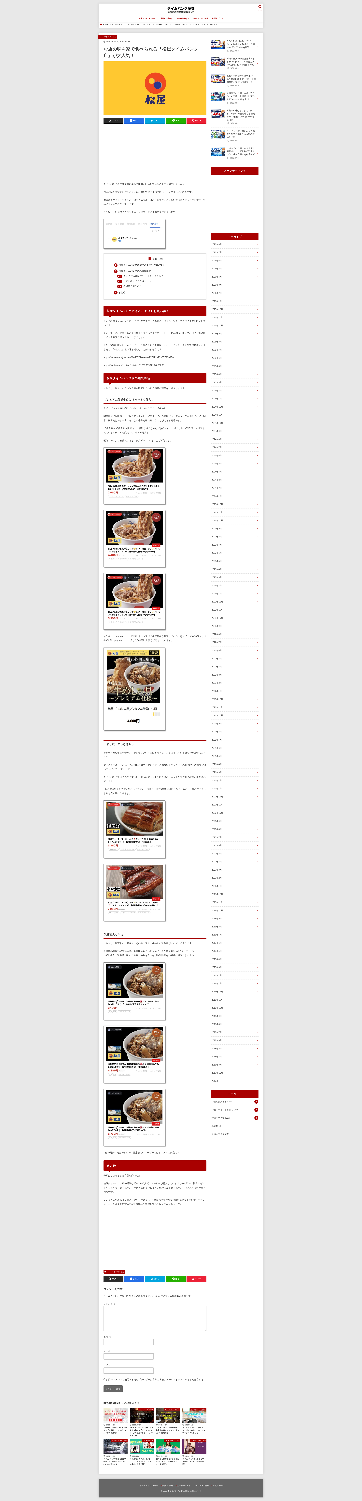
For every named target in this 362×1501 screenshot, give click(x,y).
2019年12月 (217, 894)
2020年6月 (217, 845)
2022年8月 (217, 634)
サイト (107, 1365)
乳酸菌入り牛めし (130, 286)
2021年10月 (217, 715)
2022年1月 (217, 691)
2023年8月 (217, 537)
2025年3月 (217, 382)
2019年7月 (217, 935)
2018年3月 (217, 1065)
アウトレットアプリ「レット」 (136, 24)
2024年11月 (217, 415)
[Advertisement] (155, 154)
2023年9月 (217, 529)
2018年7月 (217, 1032)
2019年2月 (217, 975)
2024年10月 (217, 423)
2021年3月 (217, 772)
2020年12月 (217, 797)
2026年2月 (217, 293)
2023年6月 (217, 553)
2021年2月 (217, 780)
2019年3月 (217, 967)
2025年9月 (217, 334)
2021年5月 (217, 756)
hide (160, 259)
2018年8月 (217, 1024)
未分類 (216, 1126)
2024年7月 (217, 447)
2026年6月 (217, 260)
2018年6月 (217, 1040)
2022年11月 (217, 610)
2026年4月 (217, 277)
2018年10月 (217, 1008)
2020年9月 (217, 821)
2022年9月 (217, 626)
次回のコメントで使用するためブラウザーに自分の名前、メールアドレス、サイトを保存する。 (156, 1379)
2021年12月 (217, 699)
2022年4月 (217, 667)
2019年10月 (217, 910)
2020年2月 (217, 878)
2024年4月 (217, 472)
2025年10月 (217, 325)
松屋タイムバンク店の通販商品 (133, 271)
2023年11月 (217, 512)
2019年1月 (217, 983)
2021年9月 (217, 723)
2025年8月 (217, 342)
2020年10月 (217, 813)
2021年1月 (217, 788)
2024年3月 (217, 480)
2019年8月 (217, 927)
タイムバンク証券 (175, 1491)
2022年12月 (217, 602)
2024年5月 (217, 463)
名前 (107, 1336)
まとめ (120, 292)
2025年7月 (217, 350)
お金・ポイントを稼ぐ (148, 18)
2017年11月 (217, 1081)
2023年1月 (217, 593)
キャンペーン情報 (200, 18)
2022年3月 (217, 675)
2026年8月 (217, 244)
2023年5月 (217, 561)
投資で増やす (167, 18)
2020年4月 (217, 862)
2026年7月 (217, 252)
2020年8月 (217, 829)
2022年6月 (217, 650)
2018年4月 (217, 1056)
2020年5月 (217, 853)
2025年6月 (217, 358)
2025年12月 (217, 309)
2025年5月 (217, 366)
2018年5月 (217, 1048)
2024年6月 (217, 455)
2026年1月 (217, 301)
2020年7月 (217, 837)
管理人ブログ (217, 18)
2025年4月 (217, 374)
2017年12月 (217, 1073)
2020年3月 (217, 870)
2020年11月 (217, 805)
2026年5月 (217, 269)
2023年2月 (217, 585)
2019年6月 (217, 943)
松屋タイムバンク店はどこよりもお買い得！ (140, 265)
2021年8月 (217, 732)
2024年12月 (217, 407)
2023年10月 (217, 520)
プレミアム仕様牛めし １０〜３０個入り (142, 276)
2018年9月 (217, 1016)
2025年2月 (217, 390)
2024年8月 (217, 439)
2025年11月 (217, 317)
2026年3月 (217, 285)
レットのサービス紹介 (159, 24)
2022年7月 (217, 642)
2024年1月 (217, 496)
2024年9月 (217, 431)
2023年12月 (217, 504)
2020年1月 (217, 886)
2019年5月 (217, 951)
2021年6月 (217, 748)
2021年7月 (217, 740)
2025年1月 (217, 399)
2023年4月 (217, 569)
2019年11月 (217, 902)
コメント (110, 1303)
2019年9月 (217, 918)
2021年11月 (217, 707)
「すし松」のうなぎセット (134, 281)
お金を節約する (182, 18)
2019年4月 (217, 959)
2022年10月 (217, 618)
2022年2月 (217, 683)
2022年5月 (217, 659)
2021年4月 (217, 764)
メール (108, 1351)
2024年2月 (217, 488)
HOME (105, 24)
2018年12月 (217, 992)
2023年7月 (217, 545)
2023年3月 (217, 577)
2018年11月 (217, 1000)
